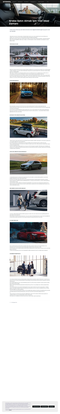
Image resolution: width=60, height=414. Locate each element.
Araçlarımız (14, 1)
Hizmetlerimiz (33, 1)
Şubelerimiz (20, 1)
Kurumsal (26, 1)
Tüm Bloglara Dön (14, 302)
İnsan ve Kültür (41, 1)
